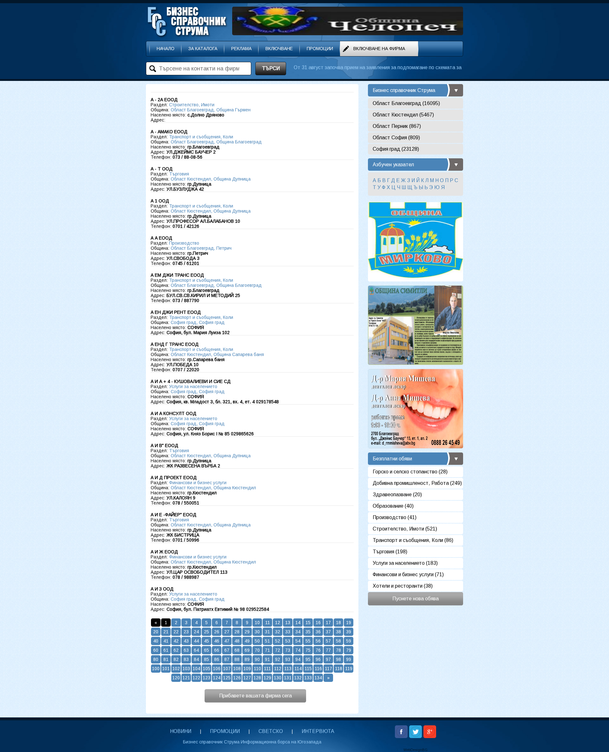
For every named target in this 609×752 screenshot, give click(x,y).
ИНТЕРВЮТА (318, 731)
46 (216, 640)
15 (308, 622)
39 (348, 631)
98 (338, 659)
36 (318, 631)
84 (196, 659)
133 (308, 677)
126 (237, 677)
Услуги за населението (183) (405, 563)
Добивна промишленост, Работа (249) (417, 483)
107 (227, 668)
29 (247, 631)
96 (318, 659)
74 (297, 650)
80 (155, 659)
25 (206, 631)
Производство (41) (394, 517)
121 (186, 677)
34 (297, 631)
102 (176, 668)
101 (166, 668)
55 (308, 640)
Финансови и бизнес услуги (197, 482)
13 (287, 622)
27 (226, 631)
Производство (184, 243)
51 (267, 640)
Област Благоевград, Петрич (201, 248)
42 (176, 640)
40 (155, 640)
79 (348, 650)
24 (196, 631)
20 (155, 631)
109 (247, 668)
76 (318, 650)
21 (165, 631)
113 (287, 668)
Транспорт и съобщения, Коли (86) (413, 540)
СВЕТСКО (271, 731)
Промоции (320, 48)
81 (165, 659)
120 (176, 677)
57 (328, 640)
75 (308, 650)
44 (196, 640)
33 (287, 631)
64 (196, 650)
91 (267, 659)
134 (318, 677)
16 (318, 622)
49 (247, 640)
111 (267, 668)
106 (216, 668)
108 (237, 668)
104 (196, 668)
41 (165, 640)
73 (287, 650)
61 (165, 650)
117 (328, 668)
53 (287, 640)
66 (216, 650)
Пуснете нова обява (415, 598)
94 (297, 659)
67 (226, 650)
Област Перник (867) (397, 126)
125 (227, 677)
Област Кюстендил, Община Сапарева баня (217, 354)
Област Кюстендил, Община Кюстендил (213, 487)
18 (338, 622)
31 (267, 631)
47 (226, 640)
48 (236, 640)
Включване (279, 48)
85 (206, 659)
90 (257, 659)
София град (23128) (396, 149)
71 (267, 650)
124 (216, 677)
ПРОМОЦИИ (225, 731)
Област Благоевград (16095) (406, 103)
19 (348, 622)
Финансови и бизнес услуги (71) (408, 574)
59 (348, 640)
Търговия (179, 173)
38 (338, 631)
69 (247, 650)
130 (277, 677)
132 (298, 677)
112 (277, 668)
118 (338, 668)
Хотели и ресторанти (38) (403, 586)
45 (206, 640)
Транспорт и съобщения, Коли (201, 136)
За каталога (202, 48)
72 (277, 650)
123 (206, 677)
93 (287, 659)
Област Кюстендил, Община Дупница (211, 178)
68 (236, 650)
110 (257, 668)
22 (176, 631)
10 (257, 622)
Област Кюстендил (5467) (403, 114)
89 (247, 659)
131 (287, 677)
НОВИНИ (180, 731)
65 (206, 650)
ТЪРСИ (271, 68)
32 (277, 631)
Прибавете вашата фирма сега (255, 695)
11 (267, 622)
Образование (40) (393, 506)
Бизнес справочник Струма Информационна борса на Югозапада (252, 741)
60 (155, 650)
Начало (165, 48)
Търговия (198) (390, 551)
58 (338, 640)
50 (257, 640)
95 (308, 659)
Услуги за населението (193, 386)
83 (186, 659)
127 (247, 677)
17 (328, 622)
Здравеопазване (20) (397, 494)
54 (297, 640)
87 (226, 659)
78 (338, 650)
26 (216, 631)
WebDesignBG (415, 750)
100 (156, 668)
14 (297, 622)
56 (318, 640)
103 (186, 668)
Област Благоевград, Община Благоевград (216, 141)
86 (216, 659)
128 (257, 677)
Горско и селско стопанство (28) (410, 471)
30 (257, 631)
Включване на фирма (379, 48)
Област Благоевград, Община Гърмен (211, 109)
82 (176, 659)
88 (236, 659)
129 (267, 677)
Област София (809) (396, 137)
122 (196, 677)
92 (277, 659)
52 (277, 640)
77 (328, 650)
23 (186, 631)
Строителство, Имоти (191, 104)
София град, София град (198, 322)
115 (308, 668)
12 (277, 622)
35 (308, 631)
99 (348, 659)
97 (328, 659)
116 (318, 668)
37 (328, 631)
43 (186, 640)
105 (206, 668)
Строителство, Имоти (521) (405, 528)
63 (186, 650)
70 (257, 650)
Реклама (241, 48)
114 (298, 668)
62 (176, 650)
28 (236, 631)
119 (348, 668)
